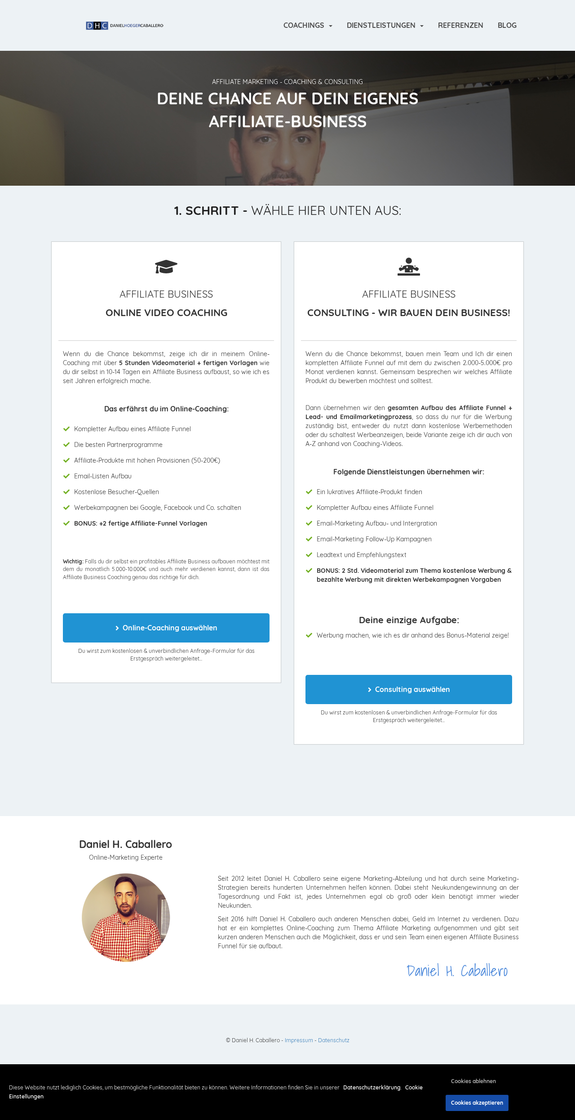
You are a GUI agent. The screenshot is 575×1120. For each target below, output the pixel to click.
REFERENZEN (460, 25)
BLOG (507, 25)
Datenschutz (333, 1040)
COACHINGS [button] (305, 25)
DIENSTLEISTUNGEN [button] (383, 25)
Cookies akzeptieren (477, 1102)
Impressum (299, 1040)
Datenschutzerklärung (372, 1087)
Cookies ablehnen (473, 1081)
